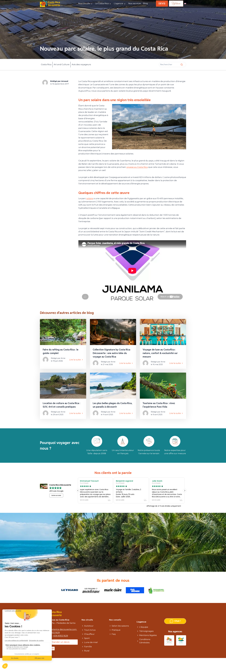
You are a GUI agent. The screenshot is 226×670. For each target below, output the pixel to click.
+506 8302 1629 (52, 632)
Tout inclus (90, 630)
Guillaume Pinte (159, 481)
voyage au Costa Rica (137, 167)
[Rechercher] (181, 65)
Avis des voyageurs (81, 64)
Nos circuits (84, 3)
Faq (114, 634)
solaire (89, 198)
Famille (88, 646)
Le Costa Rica (102, 3)
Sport (87, 638)
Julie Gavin (121, 481)
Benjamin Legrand (88, 481)
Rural (86, 650)
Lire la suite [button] (84, 500)
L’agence (118, 3)
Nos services (134, 3)
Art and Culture (61, 64)
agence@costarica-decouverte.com (58, 629)
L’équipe (143, 627)
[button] (184, 490)
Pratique (116, 630)
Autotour (88, 626)
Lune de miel (91, 642)
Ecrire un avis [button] (56, 495)
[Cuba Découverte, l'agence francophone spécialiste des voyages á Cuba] (181, 640)
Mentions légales (148, 635)
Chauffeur (89, 634)
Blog (145, 3)
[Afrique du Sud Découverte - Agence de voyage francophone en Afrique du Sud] (169, 640)
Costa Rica (46, 64)
